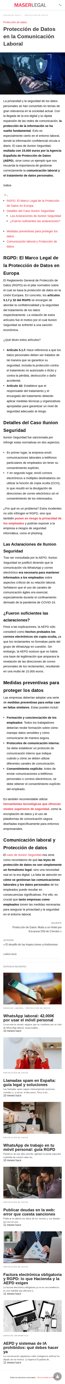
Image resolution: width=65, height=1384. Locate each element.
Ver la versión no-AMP (46, 1377)
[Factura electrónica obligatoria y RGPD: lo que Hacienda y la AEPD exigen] (32, 1247)
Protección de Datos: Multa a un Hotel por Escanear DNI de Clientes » (37, 929)
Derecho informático (16, 1336)
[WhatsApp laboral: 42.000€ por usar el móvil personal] (32, 988)
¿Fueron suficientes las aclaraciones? (35, 221)
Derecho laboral (13, 1008)
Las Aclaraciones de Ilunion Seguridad (35, 216)
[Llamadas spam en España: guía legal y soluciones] (32, 1053)
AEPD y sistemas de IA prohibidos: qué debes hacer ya (30, 1347)
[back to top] (57, 1376)
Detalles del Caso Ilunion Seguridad (30, 211)
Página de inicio (12, 15)
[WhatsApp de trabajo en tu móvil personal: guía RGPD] (32, 1118)
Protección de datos (36, 15)
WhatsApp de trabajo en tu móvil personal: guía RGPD (29, 1147)
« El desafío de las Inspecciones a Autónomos (30, 944)
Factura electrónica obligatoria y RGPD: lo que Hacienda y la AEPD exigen (32, 1278)
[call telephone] (60, 5)
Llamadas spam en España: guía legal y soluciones (29, 1082)
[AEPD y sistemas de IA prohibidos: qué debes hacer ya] (32, 1316)
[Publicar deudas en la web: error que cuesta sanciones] (32, 1182)
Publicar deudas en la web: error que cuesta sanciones (29, 1212)
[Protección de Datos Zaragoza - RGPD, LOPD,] (30, 5)
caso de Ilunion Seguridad (24, 855)
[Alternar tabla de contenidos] (5, 195)
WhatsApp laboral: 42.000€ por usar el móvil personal (28, 1018)
